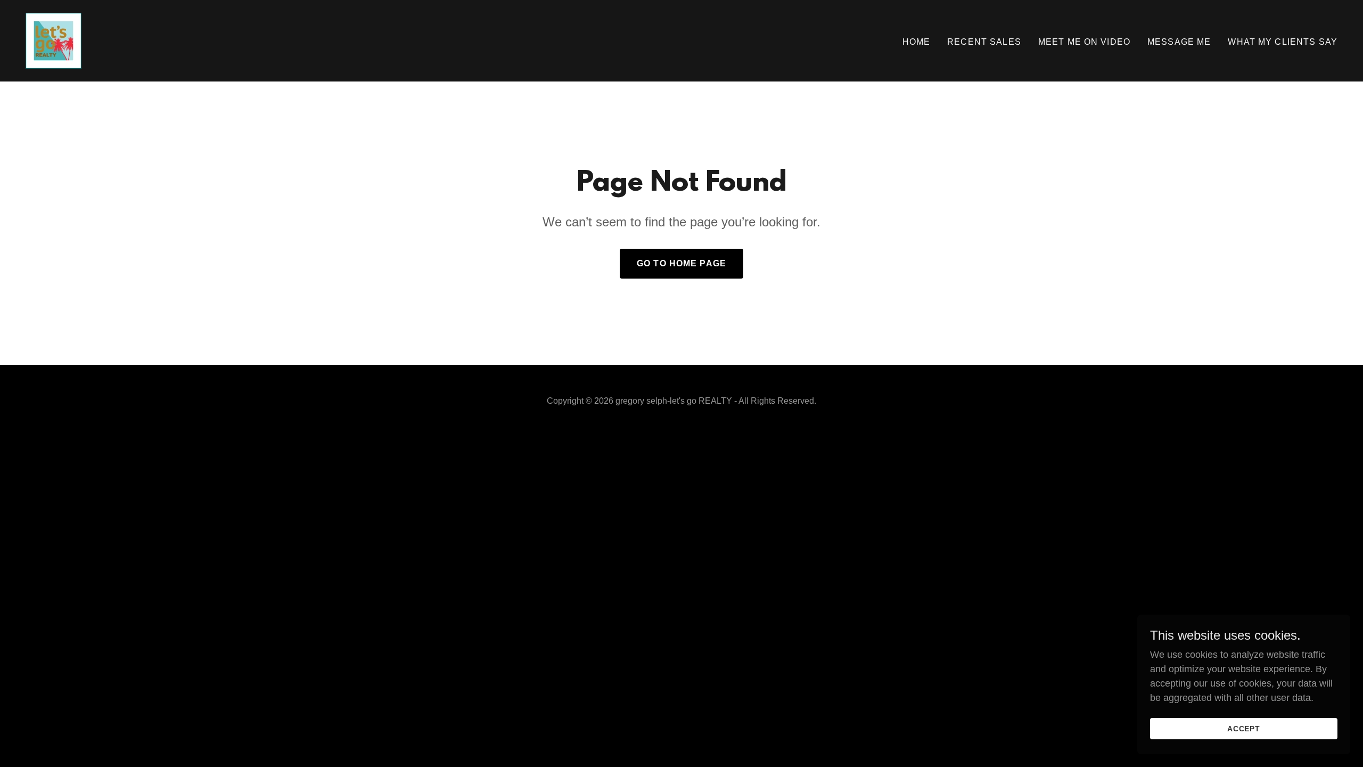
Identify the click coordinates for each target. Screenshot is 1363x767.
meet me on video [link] (1084, 41)
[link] (53, 40)
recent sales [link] (984, 41)
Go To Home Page (681, 263)
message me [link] (1179, 41)
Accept (1244, 728)
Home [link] (916, 41)
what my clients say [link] (1282, 41)
